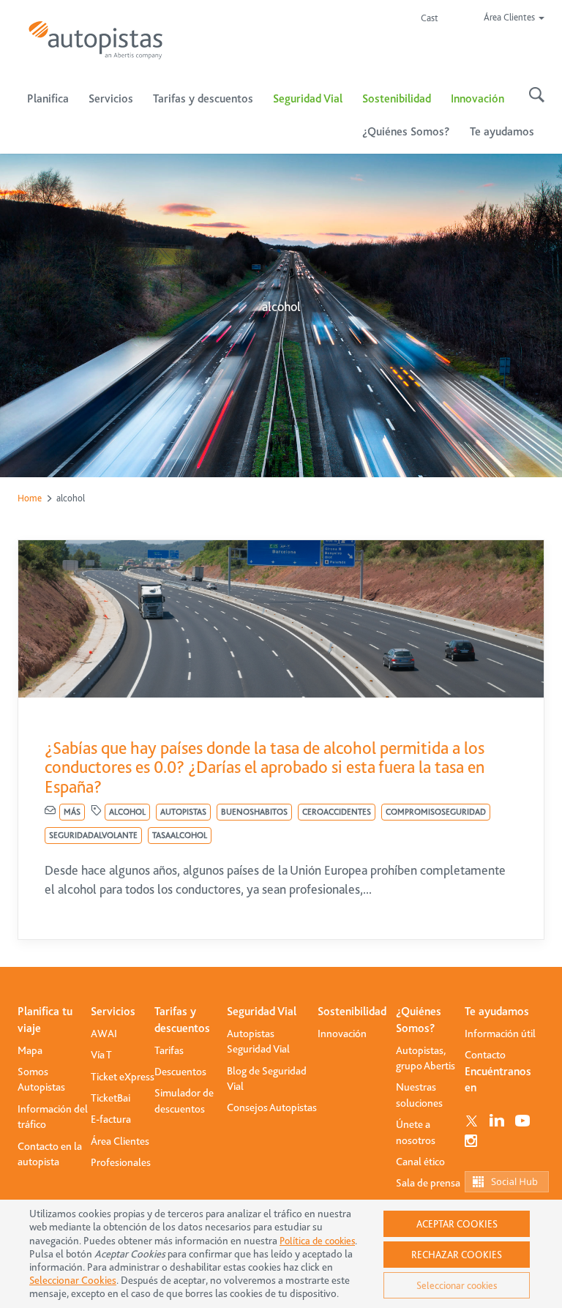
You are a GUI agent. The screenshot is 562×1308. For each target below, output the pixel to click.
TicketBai (110, 1098)
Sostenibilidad (396, 98)
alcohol (127, 812)
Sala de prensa (428, 1182)
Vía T (101, 1054)
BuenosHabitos (254, 812)
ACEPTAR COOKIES (457, 1224)
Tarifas (169, 1050)
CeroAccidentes (336, 812)
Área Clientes (120, 1141)
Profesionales (121, 1162)
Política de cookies (317, 1241)
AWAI (104, 1033)
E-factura (111, 1119)
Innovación (477, 98)
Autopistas (183, 812)
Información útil (500, 1033)
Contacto (485, 1054)
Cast (429, 17)
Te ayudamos (497, 1011)
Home (30, 498)
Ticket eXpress (122, 1076)
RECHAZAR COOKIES (456, 1254)
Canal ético (420, 1161)
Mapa (30, 1050)
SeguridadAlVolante (93, 835)
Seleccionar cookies (456, 1285)
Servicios (113, 1011)
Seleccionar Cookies (72, 1280)
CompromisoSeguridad (436, 812)
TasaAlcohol (179, 835)
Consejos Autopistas (272, 1107)
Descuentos (180, 1071)
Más (72, 812)
